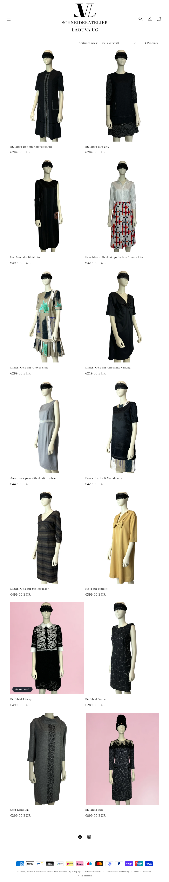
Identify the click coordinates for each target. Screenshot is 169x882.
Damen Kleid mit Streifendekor (29, 588)
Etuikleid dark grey (97, 146)
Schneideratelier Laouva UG (42, 871)
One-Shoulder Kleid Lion (25, 257)
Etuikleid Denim (95, 699)
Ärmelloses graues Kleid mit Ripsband (34, 478)
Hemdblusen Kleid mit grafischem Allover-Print (114, 257)
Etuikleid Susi (94, 809)
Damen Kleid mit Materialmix (103, 478)
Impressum (87, 875)
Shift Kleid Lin (19, 809)
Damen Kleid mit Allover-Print (29, 367)
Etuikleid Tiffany (21, 699)
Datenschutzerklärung (117, 871)
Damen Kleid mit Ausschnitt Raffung (107, 367)
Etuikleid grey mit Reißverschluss (31, 146)
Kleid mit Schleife (96, 588)
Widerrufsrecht (93, 871)
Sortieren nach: (88, 43)
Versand (147, 871)
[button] (8, 18)
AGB (136, 871)
